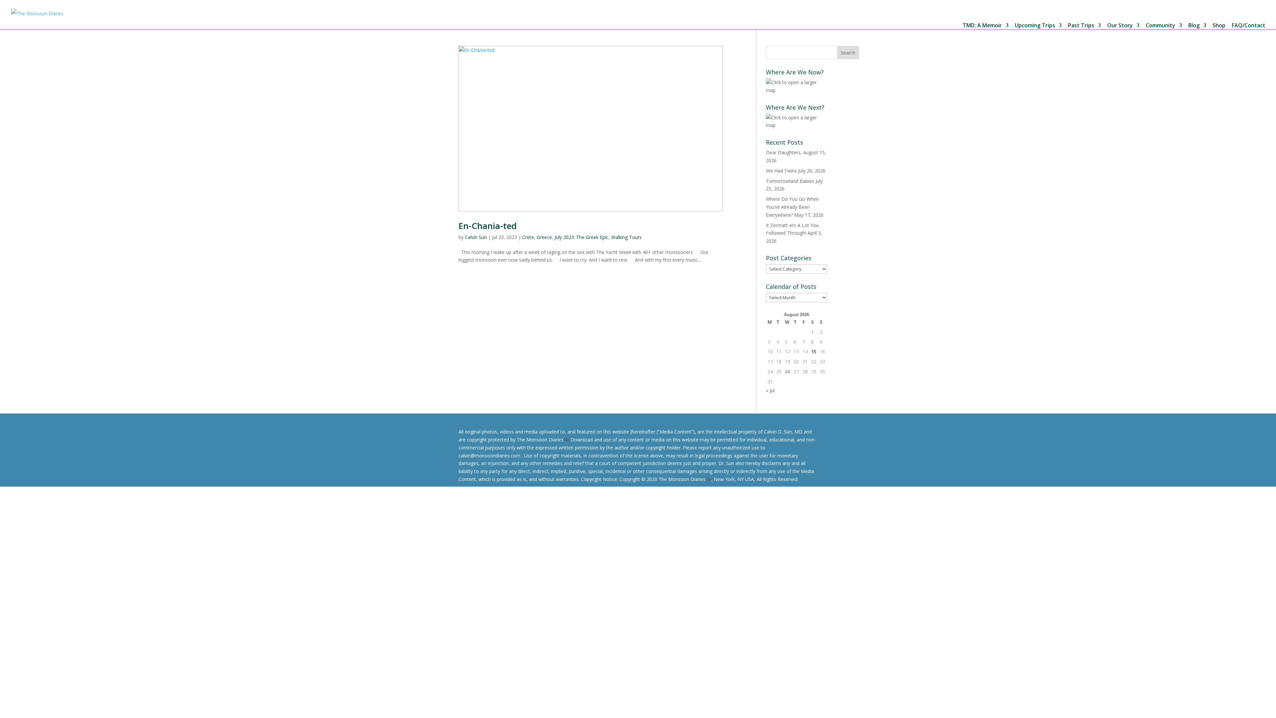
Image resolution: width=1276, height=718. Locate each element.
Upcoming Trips (1035, 26)
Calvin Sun (476, 237)
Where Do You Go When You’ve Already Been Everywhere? (792, 207)
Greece (544, 237)
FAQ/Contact (1248, 26)
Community (1160, 26)
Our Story (1120, 26)
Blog (1194, 26)
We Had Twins (781, 171)
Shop (1219, 26)
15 (813, 351)
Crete (528, 237)
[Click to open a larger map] (796, 90)
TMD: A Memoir (982, 26)
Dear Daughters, (784, 152)
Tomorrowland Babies (790, 181)
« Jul (770, 390)
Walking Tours (626, 237)
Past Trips (1081, 26)
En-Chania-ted (488, 226)
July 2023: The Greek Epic (581, 237)
